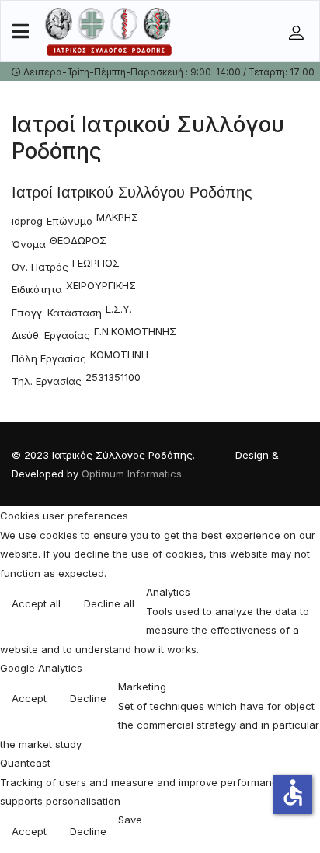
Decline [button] (88, 698)
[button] (298, 32)
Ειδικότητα (37, 289)
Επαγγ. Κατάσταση (57, 312)
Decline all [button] (109, 603)
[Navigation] (20, 32)
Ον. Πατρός (40, 266)
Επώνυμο (69, 221)
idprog (27, 221)
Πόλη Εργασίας (49, 358)
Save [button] (130, 819)
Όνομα (29, 244)
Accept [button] (29, 698)
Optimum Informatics (132, 473)
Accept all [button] (36, 603)
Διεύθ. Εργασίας (51, 335)
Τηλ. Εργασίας (47, 381)
